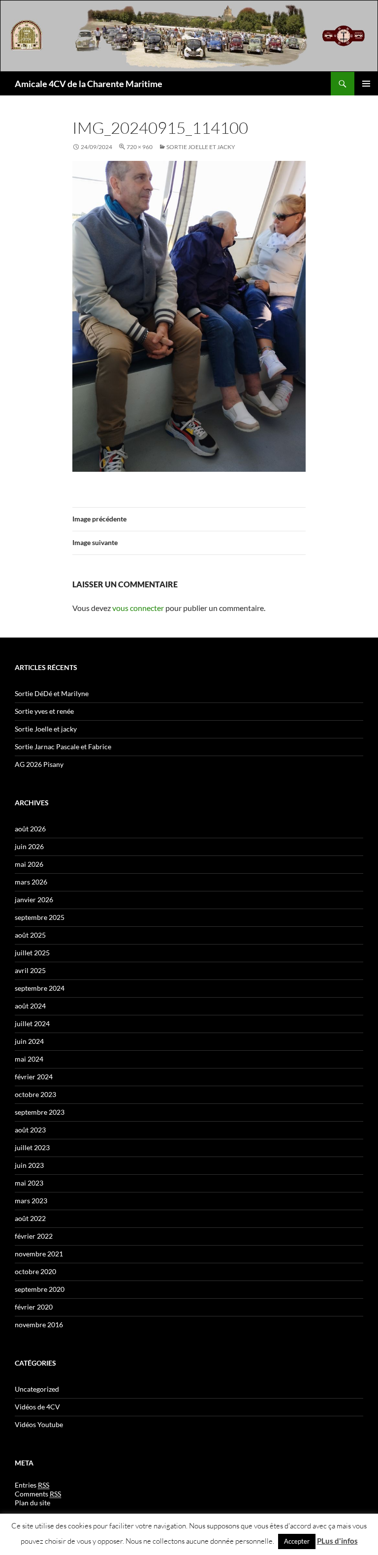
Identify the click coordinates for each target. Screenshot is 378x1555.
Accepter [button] (297, 1541)
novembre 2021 (39, 1254)
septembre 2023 (39, 1112)
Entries (32, 1485)
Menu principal (366, 83)
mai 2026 (29, 864)
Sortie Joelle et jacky (46, 729)
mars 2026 (31, 882)
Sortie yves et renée (44, 711)
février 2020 (34, 1307)
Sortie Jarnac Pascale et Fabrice (63, 746)
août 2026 (30, 828)
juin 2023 (29, 1165)
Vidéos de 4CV (37, 1407)
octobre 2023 (35, 1094)
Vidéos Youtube (39, 1424)
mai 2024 (29, 1059)
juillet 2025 (32, 952)
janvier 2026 (34, 899)
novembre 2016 (39, 1324)
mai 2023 (29, 1183)
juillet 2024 (32, 1023)
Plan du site (32, 1502)
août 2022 (30, 1218)
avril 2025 (30, 970)
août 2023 (30, 1130)
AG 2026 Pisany (39, 764)
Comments (38, 1494)
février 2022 (34, 1236)
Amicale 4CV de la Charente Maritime (88, 83)
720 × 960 (139, 147)
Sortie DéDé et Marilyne (52, 693)
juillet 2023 (32, 1147)
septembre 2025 (39, 917)
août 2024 (30, 1006)
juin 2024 (29, 1041)
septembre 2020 (39, 1289)
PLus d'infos (337, 1540)
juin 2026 (29, 846)
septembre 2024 (39, 988)
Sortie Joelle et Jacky (200, 147)
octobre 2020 (35, 1271)
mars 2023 (31, 1200)
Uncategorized (37, 1389)
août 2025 (30, 935)
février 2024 (34, 1076)
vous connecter (138, 607)
